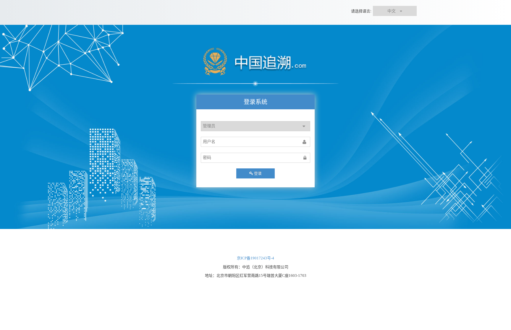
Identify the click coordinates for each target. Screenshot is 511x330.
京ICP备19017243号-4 (255, 258)
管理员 (209, 126)
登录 (258, 173)
